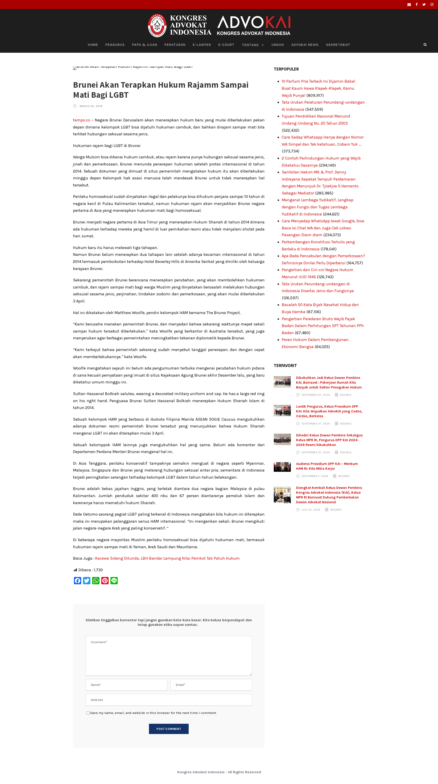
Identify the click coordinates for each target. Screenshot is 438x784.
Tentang (250, 45)
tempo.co (81, 120)
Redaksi (346, 394)
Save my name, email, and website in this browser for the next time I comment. (153, 713)
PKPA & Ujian (144, 45)
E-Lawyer (202, 45)
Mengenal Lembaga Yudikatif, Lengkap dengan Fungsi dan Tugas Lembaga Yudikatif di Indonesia (317, 206)
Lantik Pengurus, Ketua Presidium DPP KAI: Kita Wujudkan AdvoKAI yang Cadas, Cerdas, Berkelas (329, 411)
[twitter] (424, 5)
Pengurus (115, 45)
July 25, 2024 (311, 509)
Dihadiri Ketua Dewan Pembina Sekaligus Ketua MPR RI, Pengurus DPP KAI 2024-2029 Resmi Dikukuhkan (329, 440)
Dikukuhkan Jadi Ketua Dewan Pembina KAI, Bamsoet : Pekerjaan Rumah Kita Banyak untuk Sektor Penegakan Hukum (329, 382)
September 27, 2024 (316, 394)
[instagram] (431, 5)
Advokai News (305, 45)
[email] (409, 5)
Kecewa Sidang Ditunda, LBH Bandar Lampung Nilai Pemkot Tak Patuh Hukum (167, 558)
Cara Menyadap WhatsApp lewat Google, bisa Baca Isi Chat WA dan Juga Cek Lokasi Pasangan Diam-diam (323, 227)
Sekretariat (338, 45)
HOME (93, 45)
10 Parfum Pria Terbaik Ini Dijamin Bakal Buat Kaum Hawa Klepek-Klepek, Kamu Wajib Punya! (318, 88)
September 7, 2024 (315, 476)
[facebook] (417, 5)
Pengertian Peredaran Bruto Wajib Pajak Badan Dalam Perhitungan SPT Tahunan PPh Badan (323, 325)
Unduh (277, 45)
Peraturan (174, 45)
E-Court (226, 45)
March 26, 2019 (91, 106)
